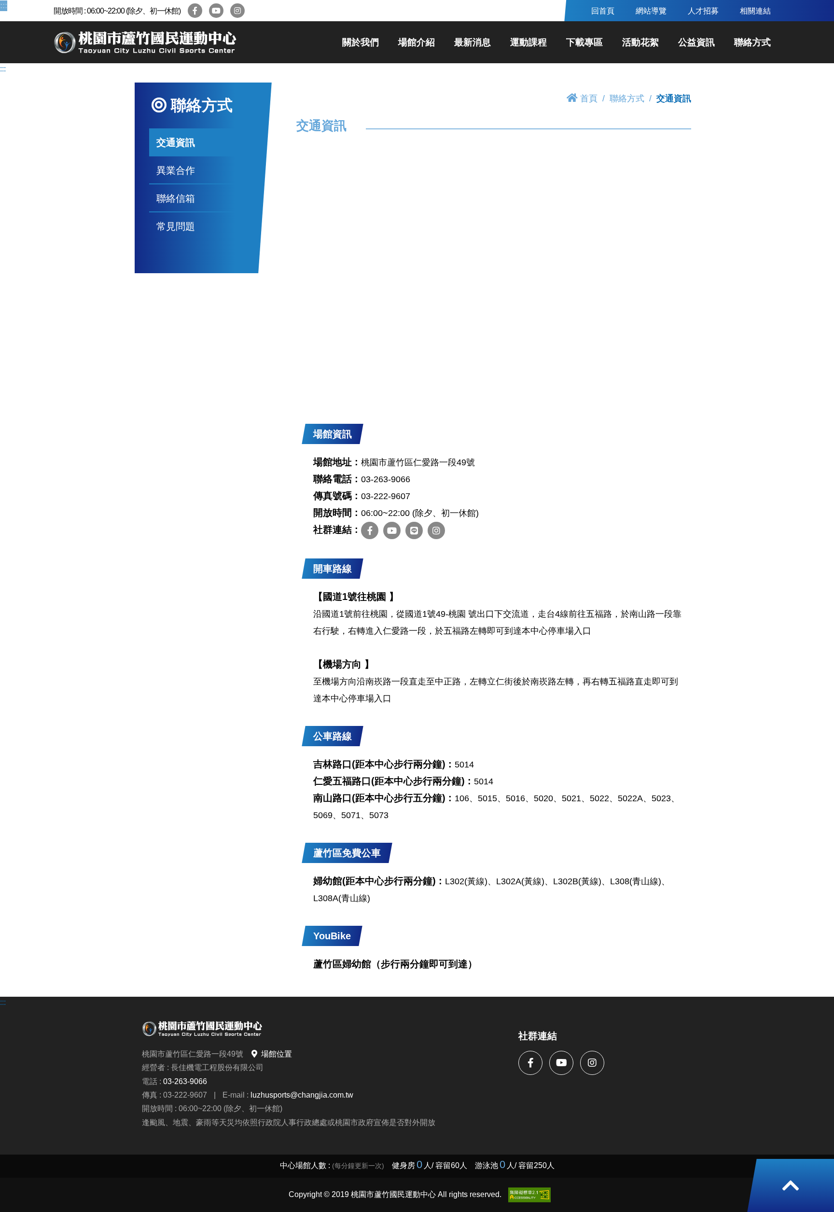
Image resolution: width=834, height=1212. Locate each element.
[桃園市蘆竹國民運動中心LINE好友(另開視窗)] (414, 530)
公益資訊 (696, 42)
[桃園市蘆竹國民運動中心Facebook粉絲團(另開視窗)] (195, 10)
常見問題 (175, 226)
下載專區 (584, 42)
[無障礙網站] (529, 1194)
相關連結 (755, 10)
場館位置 (276, 1053)
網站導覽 (651, 10)
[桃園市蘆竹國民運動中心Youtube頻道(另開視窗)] (216, 10)
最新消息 (472, 42)
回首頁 (602, 10)
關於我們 (360, 42)
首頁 (589, 98)
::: (3, 5)
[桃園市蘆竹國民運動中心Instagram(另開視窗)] (237, 10)
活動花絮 (640, 42)
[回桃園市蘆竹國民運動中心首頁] (145, 42)
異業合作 (175, 170)
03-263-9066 (185, 1081)
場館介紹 (416, 42)
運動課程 (528, 42)
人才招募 (703, 10)
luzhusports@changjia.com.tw (301, 1094)
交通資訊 (175, 142)
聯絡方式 (752, 42)
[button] (790, 1185)
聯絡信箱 (175, 198)
